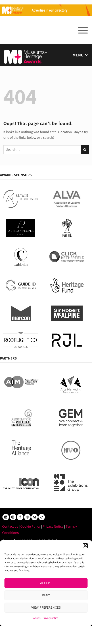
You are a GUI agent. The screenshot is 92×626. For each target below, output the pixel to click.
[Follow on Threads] (27, 517)
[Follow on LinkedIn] (5, 517)
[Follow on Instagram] (13, 517)
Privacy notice (50, 618)
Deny (46, 595)
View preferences (46, 607)
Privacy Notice (53, 526)
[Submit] (85, 149)
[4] (46, 9)
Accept (46, 583)
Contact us (10, 526)
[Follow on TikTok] (41, 517)
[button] (85, 545)
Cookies (36, 618)
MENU (78, 55)
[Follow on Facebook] (20, 517)
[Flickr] (34, 517)
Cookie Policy (30, 526)
